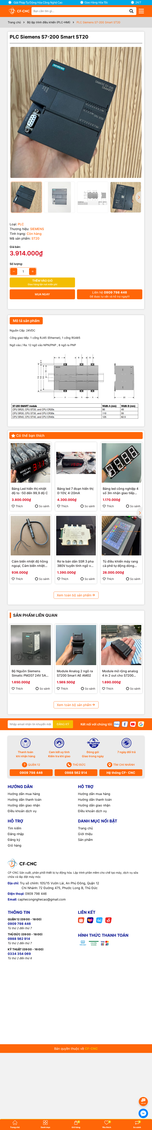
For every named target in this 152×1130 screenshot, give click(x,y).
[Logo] (19, 11)
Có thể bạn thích (30, 435)
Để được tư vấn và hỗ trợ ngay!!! (110, 294)
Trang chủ (85, 828)
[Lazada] (90, 920)
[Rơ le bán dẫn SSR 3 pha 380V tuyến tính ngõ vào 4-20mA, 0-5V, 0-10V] (76, 535)
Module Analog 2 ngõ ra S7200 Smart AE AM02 (75, 673)
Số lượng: (16, 263)
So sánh (44, 506)
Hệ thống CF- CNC (120, 773)
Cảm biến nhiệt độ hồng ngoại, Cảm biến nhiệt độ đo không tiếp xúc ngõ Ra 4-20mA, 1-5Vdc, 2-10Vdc (30, 563)
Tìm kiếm (14, 828)
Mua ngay (42, 294)
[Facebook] (125, 724)
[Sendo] (108, 920)
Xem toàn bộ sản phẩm (74, 595)
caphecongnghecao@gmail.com (42, 899)
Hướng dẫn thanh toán (24, 799)
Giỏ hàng (14, 845)
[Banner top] (76, 2)
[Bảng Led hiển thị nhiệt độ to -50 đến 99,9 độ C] (30, 463)
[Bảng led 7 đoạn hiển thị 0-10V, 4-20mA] (76, 463)
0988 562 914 (76, 773)
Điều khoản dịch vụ (22, 811)
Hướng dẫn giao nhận (24, 805)
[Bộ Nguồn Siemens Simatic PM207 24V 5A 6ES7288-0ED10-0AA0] (31, 645)
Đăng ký (14, 840)
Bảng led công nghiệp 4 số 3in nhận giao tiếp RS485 (120, 491)
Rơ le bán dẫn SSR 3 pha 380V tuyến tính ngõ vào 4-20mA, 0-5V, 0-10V (76, 563)
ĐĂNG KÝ (63, 724)
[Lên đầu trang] (143, 1090)
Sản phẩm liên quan (35, 615)
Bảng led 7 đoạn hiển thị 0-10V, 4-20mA (75, 491)
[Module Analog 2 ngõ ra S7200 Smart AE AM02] (76, 645)
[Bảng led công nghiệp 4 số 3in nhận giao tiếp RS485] (121, 463)
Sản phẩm (85, 840)
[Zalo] (117, 724)
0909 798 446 (31, 773)
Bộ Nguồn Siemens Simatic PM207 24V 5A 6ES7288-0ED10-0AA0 (29, 673)
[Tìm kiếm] (131, 11)
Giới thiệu (85, 834)
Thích (19, 506)
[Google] (141, 724)
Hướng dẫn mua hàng (24, 794)
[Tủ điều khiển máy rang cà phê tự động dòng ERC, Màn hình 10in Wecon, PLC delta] (121, 535)
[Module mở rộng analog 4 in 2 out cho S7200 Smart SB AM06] (121, 645)
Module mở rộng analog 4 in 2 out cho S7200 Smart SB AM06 (120, 673)
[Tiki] (99, 920)
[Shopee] (81, 920)
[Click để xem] (76, 112)
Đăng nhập (16, 834)
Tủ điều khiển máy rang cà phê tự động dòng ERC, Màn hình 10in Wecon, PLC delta (120, 563)
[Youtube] (133, 724)
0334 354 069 (19, 954)
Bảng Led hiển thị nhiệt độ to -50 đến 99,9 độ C (30, 491)
